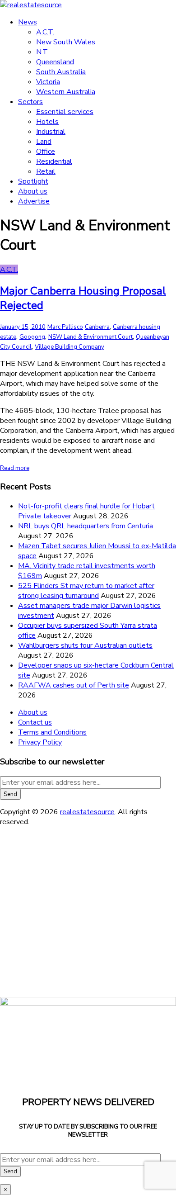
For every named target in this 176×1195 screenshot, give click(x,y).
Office (45, 151)
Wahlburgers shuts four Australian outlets (85, 645)
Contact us (35, 722)
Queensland (55, 62)
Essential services (64, 112)
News (27, 22)
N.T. (42, 52)
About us (32, 191)
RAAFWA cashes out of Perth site (73, 685)
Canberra (97, 327)
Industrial (50, 132)
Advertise (34, 201)
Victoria (48, 82)
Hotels (47, 122)
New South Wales (65, 42)
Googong (32, 337)
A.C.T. (45, 32)
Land (43, 142)
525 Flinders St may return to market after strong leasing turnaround (86, 591)
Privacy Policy (40, 742)
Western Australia (65, 92)
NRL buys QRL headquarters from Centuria (85, 526)
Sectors (30, 102)
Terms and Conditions (52, 732)
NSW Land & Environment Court (90, 337)
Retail (46, 171)
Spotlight (33, 181)
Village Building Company (69, 347)
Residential (54, 161)
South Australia (61, 72)
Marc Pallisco (65, 327)
